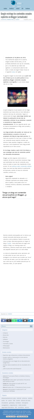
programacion (13, 405)
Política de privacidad (22, 416)
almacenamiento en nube (9, 398)
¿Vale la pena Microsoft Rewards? (12, 368)
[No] (32, 414)
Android (17, 8)
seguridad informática (8, 407)
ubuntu (27, 407)
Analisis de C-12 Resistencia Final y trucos (18, 387)
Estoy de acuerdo (11, 416)
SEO (22, 8)
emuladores (5, 403)
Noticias (4, 19)
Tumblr (9, 243)
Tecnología (6, 341)
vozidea (10, 314)
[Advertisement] (17, 38)
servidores (21, 407)
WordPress (11, 8)
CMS (14, 400)
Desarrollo (6, 335)
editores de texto (25, 400)
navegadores (5, 405)
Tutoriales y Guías (8, 343)
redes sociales (22, 405)
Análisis (5, 8)
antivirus (24, 398)
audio (3, 400)
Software (5, 339)
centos (10, 400)
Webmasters (10, 19)
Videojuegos (6, 345)
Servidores (28, 8)
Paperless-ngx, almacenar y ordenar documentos (16, 355)
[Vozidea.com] (17, 4)
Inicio (14, 6)
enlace (13, 72)
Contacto (19, 6)
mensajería (25, 403)
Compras (5, 333)
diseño (18, 400)
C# (6, 400)
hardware (18, 403)
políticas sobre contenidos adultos (21, 166)
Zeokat (17, 19)
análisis (30, 398)
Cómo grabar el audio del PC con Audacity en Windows (14, 390)
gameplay (12, 403)
